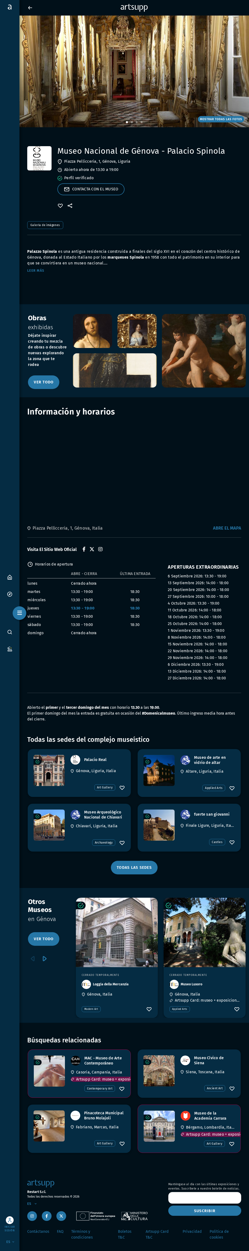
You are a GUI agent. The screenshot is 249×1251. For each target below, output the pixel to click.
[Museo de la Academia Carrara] (159, 1126)
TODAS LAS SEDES (134, 867)
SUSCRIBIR (204, 1211)
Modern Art (91, 1009)
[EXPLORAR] (10, 594)
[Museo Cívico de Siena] (159, 1070)
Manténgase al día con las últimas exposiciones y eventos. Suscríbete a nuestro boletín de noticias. (204, 1186)
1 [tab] (126, 122)
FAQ (60, 1231)
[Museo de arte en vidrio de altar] (159, 770)
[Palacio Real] (49, 770)
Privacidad (192, 1231)
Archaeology (104, 842)
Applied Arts (213, 788)
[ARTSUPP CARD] (10, 648)
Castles (217, 842)
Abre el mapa (227, 528)
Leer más (35, 271)
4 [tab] (141, 122)
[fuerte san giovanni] (159, 825)
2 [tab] (131, 122)
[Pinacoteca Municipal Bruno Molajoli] (49, 1125)
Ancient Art (214, 1088)
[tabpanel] (124, 71)
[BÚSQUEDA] (10, 632)
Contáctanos (38, 1231)
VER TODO (43, 382)
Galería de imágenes (45, 225)
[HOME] (10, 577)
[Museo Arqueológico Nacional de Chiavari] (49, 825)
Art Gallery (105, 787)
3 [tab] (136, 122)
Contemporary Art (99, 1088)
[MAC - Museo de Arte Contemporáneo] (49, 1071)
